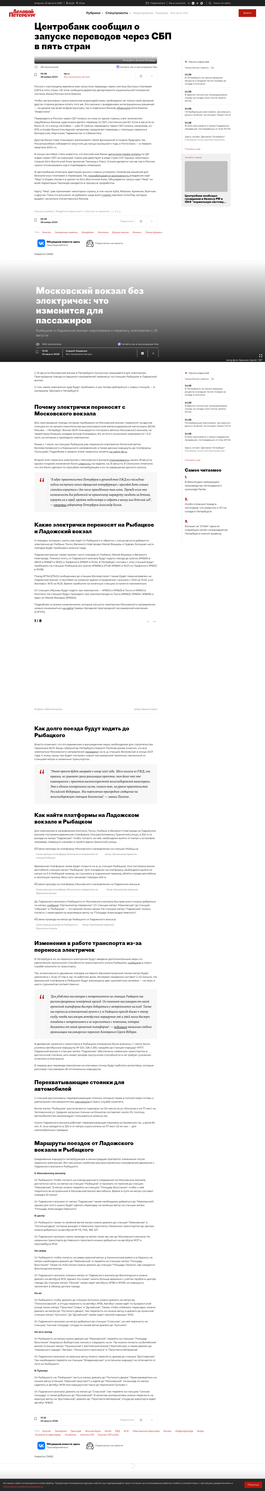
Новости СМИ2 (43, 254)
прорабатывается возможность (108, 175)
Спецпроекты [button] (117, 13)
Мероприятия (143, 13)
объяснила (124, 108)
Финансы (137, 232)
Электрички (61, 1431)
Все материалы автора (77, 76)
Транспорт (76, 1431)
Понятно (253, 1484)
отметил (60, 504)
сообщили (134, 962)
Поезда (108, 1431)
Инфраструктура (184, 1431)
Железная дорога (93, 1431)
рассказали (82, 1101)
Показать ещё (192, 149)
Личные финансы (153, 232)
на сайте (67, 608)
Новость (46, 232)
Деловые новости (120, 232)
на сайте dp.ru (118, 451)
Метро (200, 1431)
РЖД (117, 1431)
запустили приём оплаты (124, 154)
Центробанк (87, 232)
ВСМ (126, 1431)
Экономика (103, 232)
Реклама (162, 13)
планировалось (119, 460)
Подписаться (157, 3)
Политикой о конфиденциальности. (23, 1486)
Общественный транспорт (146, 1431)
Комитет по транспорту (48, 1434)
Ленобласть (70, 1434)
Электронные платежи (66, 232)
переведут (92, 751)
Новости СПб (87, 1434)
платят (107, 195)
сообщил (53, 905)
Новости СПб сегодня (108, 1434)
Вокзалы (167, 1431)
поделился (120, 1026)
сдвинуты (84, 463)
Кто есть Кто (179, 13)
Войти (247, 13)
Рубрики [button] (93, 13)
